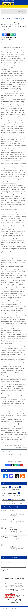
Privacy (13, 578)
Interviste (21, 11)
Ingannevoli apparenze (18, 501)
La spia (12, 512)
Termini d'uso (6, 578)
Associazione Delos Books (13, 589)
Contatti (14, 579)
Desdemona (5, 563)
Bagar (3, 489)
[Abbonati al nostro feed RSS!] (22, 476)
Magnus (3, 570)
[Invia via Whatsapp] (11, 34)
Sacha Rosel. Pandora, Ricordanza (11, 495)
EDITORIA (12, 510)
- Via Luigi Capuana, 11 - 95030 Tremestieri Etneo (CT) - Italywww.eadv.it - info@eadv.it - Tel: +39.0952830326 (15, 598)
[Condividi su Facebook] (2, 34)
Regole (17, 578)
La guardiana (15, 6)
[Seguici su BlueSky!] (11, 476)
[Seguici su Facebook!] (5, 476)
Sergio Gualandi (11, 37)
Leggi (13, 514)
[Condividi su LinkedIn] (14, 34)
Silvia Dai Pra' (4, 6)
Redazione (22, 578)
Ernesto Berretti (6, 501)
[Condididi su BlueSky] (5, 34)
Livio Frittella (15, 489)
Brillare (10, 6)
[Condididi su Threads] (8, 34)
